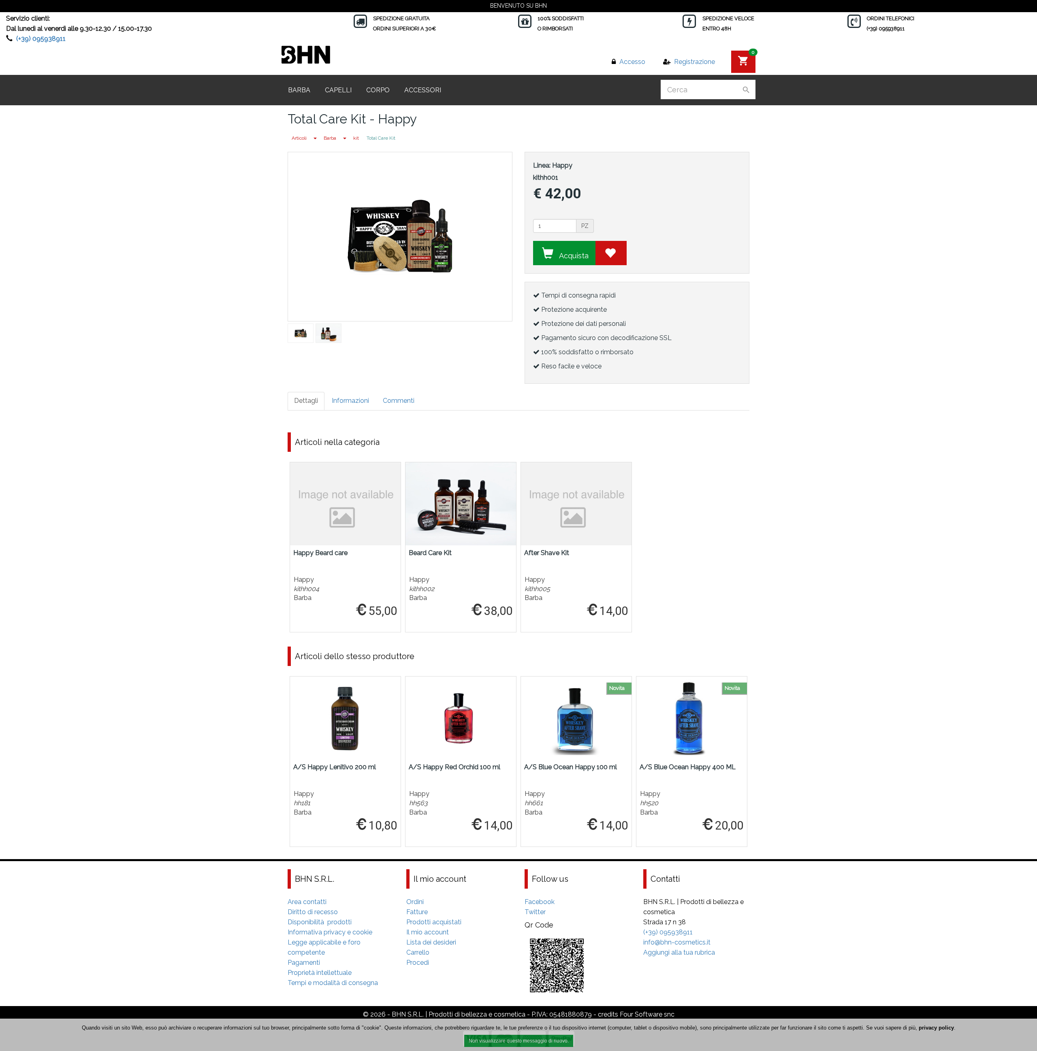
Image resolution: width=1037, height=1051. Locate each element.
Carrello (417, 952)
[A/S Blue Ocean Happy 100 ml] (576, 718)
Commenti (398, 400)
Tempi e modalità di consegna (333, 983)
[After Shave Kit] (576, 503)
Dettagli (306, 400)
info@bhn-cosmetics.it (677, 942)
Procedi (417, 962)
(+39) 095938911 (41, 39)
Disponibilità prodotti (320, 922)
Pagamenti (304, 962)
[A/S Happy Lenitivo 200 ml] (345, 718)
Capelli (338, 90)
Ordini (415, 902)
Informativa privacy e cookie (330, 932)
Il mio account (427, 932)
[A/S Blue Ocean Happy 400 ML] (691, 718)
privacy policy (936, 1028)
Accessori (422, 90)
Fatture (417, 912)
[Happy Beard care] (345, 503)
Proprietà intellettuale (320, 973)
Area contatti (307, 902)
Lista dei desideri (431, 942)
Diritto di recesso (313, 912)
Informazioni (350, 400)
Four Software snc (647, 1014)
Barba (299, 90)
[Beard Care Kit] (460, 503)
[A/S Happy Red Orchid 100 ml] (460, 718)
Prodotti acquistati (433, 922)
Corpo (378, 90)
